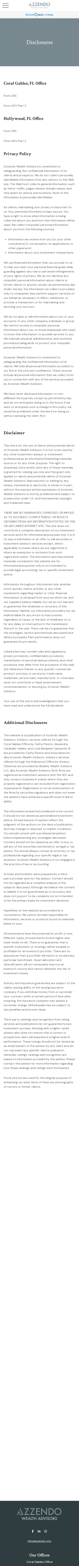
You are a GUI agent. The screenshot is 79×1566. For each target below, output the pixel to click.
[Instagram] (45, 1531)
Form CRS (10, 96)
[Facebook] (32, 1531)
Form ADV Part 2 (15, 106)
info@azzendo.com (39, 1541)
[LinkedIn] (39, 1531)
